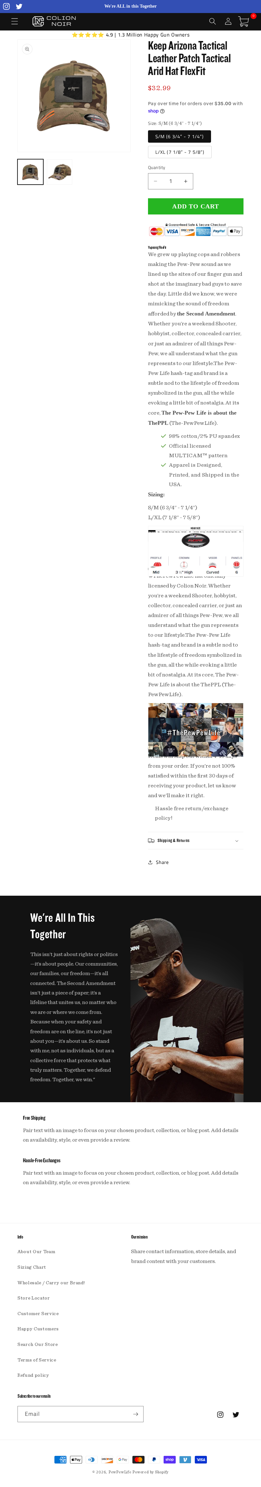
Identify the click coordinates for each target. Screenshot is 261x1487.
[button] (14, 21)
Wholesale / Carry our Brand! (51, 1282)
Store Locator (34, 1298)
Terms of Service (37, 1360)
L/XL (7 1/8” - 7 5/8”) (179, 152)
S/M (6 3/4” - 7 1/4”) (179, 136)
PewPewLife (120, 1472)
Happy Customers (38, 1329)
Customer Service (38, 1313)
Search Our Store (38, 1344)
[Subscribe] (135, 1414)
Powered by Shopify (150, 1472)
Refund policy (33, 1375)
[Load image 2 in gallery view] (60, 172)
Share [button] (162, 862)
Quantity (157, 167)
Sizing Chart (32, 1267)
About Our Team (36, 1251)
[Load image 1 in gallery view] (30, 172)
